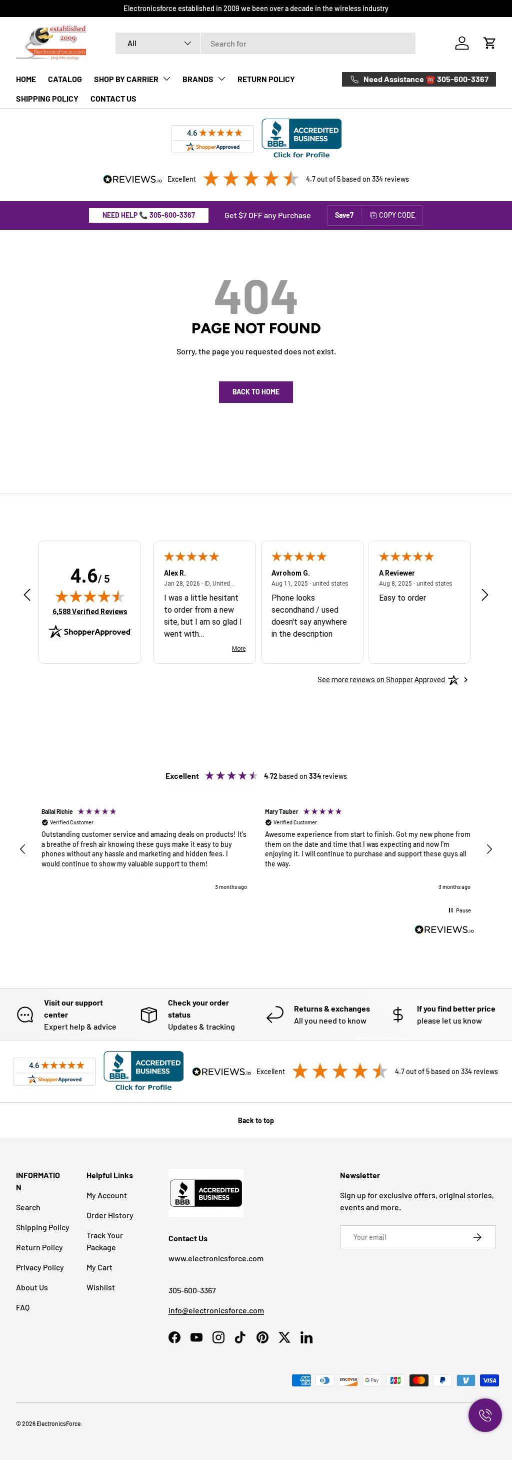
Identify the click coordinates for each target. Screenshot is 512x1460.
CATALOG (65, 79)
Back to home (256, 391)
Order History (110, 1215)
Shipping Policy (43, 1227)
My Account (106, 1195)
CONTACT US (113, 98)
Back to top (256, 1120)
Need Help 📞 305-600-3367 (148, 215)
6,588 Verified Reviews (90, 611)
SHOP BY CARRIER (126, 79)
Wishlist (100, 1287)
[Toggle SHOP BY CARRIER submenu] (166, 79)
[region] (256, 849)
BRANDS (198, 79)
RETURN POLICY (266, 79)
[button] (490, 43)
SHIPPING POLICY (47, 98)
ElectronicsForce (58, 1423)
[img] (90, 596)
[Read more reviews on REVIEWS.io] (444, 931)
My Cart (99, 1267)
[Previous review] (27, 595)
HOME (26, 79)
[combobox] (266, 43)
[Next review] (485, 595)
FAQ (23, 1307)
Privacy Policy (40, 1267)
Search (28, 1207)
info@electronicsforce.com (216, 1310)
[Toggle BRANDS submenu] (222, 79)
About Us (32, 1287)
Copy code (397, 215)
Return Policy (39, 1247)
